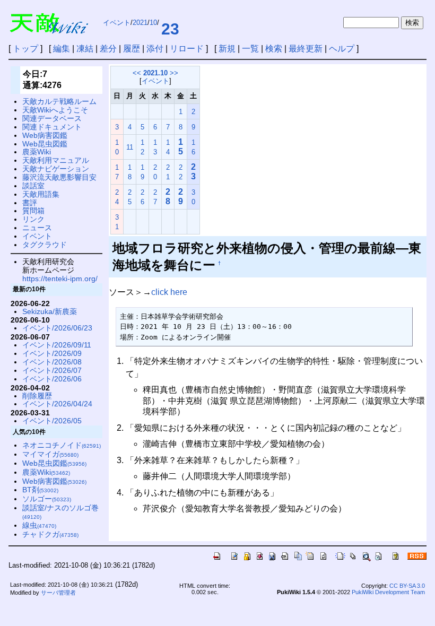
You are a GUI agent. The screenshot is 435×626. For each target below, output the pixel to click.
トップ (25, 48)
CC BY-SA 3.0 (407, 585)
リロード (187, 48)
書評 (29, 202)
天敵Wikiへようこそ (55, 110)
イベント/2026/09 (52, 353)
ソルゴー (46, 498)
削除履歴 (37, 396)
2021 (140, 23)
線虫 (39, 525)
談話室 (33, 185)
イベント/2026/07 (52, 370)
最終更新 (306, 48)
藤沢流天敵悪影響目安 (59, 177)
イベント (116, 23)
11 (129, 147)
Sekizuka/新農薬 (49, 311)
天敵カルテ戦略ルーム (59, 101)
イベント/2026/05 (52, 420)
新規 (227, 48)
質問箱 (33, 210)
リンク (33, 219)
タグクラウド (44, 244)
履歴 (131, 48)
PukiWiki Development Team (388, 592)
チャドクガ (50, 534)
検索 (273, 48)
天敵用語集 (40, 194)
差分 (108, 48)
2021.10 (155, 73)
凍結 (84, 48)
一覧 (250, 48)
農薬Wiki (36, 151)
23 (170, 29)
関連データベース (52, 118)
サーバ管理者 (58, 592)
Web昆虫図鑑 (44, 144)
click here (169, 292)
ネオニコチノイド (61, 445)
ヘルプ (341, 48)
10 (153, 23)
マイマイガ (50, 454)
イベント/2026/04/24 (57, 403)
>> (174, 73)
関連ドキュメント (52, 127)
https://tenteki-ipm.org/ (60, 278)
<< (137, 73)
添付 (154, 48)
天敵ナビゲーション (55, 168)
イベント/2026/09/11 (56, 345)
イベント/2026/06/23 (57, 328)
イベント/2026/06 (52, 379)
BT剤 (40, 489)
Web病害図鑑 (44, 135)
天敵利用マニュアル (55, 160)
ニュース (37, 227)
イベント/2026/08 (52, 362)
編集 (61, 48)
